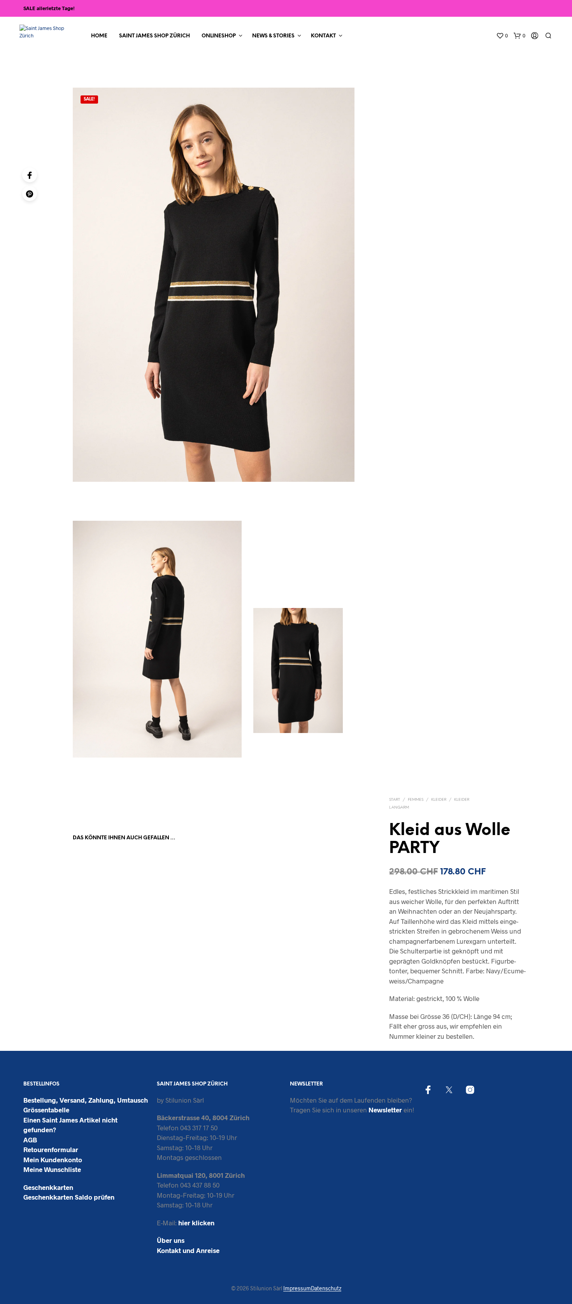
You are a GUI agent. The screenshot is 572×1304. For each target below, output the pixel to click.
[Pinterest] (29, 193)
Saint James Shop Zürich (154, 36)
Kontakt (323, 36)
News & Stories (273, 36)
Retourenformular (50, 1149)
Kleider (438, 800)
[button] (502, 36)
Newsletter (385, 1110)
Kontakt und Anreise (188, 1250)
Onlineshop (219, 36)
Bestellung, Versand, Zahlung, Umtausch (85, 1100)
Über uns (170, 1240)
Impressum (297, 1288)
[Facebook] (29, 174)
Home (99, 36)
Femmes (415, 800)
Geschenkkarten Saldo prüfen (68, 1197)
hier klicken (196, 1222)
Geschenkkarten (48, 1187)
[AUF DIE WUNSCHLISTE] (104, 947)
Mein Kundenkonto (52, 1159)
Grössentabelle (46, 1110)
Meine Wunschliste (52, 1169)
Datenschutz (326, 1288)
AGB (30, 1140)
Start (394, 800)
